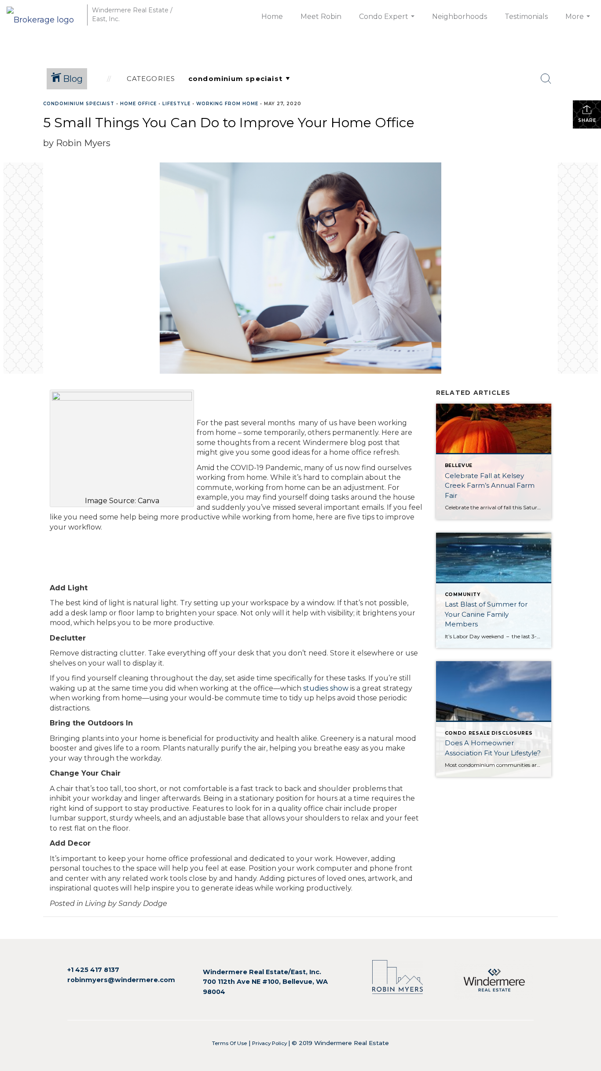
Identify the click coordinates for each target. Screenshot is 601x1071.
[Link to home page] (45, 14)
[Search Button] (546, 79)
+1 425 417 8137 (93, 970)
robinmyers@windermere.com (121, 980)
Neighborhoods (459, 16)
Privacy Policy (270, 1043)
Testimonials (526, 16)
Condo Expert (388, 21)
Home (272, 16)
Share (587, 120)
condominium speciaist (78, 104)
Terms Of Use (229, 1043)
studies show (325, 688)
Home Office (138, 104)
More (578, 21)
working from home (227, 104)
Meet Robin (320, 16)
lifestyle (176, 104)
